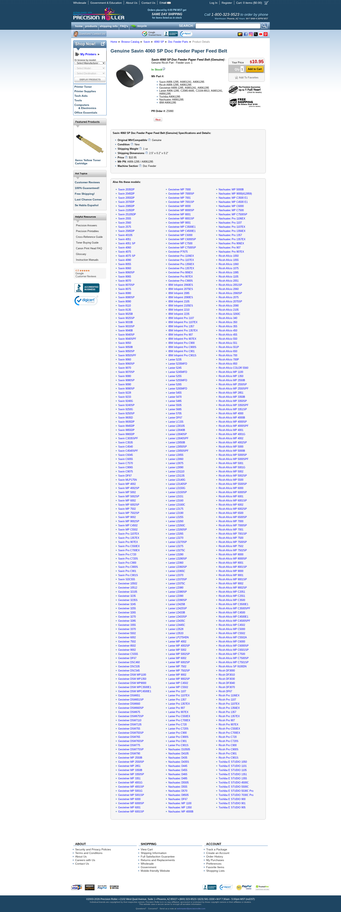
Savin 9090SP (126, 388)
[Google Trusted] (151, 33)
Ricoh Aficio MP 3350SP (233, 401)
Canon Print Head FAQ (89, 248)
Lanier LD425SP (177, 608)
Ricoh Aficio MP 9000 (231, 571)
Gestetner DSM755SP (131, 732)
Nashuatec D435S (178, 761)
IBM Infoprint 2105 (178, 301)
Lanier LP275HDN (178, 637)
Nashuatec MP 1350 (180, 807)
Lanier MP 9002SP (179, 678)
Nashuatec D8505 (178, 795)
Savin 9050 (124, 342)
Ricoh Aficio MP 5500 (231, 479)
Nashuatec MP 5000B (231, 189)
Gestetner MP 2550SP (131, 761)
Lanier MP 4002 (177, 641)
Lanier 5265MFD (177, 388)
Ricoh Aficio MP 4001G (232, 434)
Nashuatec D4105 (178, 753)
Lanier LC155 (175, 421)
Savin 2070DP (126, 201)
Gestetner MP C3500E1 (182, 226)
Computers (85, 106)
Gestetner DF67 (127, 658)
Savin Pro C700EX (129, 550)
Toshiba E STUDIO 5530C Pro (236, 790)
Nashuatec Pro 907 (230, 247)
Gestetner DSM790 (129, 753)
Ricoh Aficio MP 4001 (231, 430)
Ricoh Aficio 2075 (229, 297)
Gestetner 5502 (127, 633)
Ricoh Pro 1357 (227, 712)
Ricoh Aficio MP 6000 (231, 488)
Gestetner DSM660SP (131, 707)
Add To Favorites (249, 77)
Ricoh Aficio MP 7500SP (233, 542)
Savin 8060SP (126, 272)
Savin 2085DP (126, 206)
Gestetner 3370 (127, 629)
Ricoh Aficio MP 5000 (231, 446)
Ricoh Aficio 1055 (229, 260)
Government (148, 867)
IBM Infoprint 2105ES (180, 305)
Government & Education (106, 2)
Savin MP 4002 (127, 483)
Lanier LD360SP (177, 566)
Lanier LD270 (175, 537)
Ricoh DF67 (225, 691)
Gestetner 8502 (127, 645)
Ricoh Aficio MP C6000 (232, 641)
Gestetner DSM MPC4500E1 (134, 691)
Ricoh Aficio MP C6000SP (234, 645)
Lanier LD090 (175, 467)
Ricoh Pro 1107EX (229, 703)
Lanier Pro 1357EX (179, 703)
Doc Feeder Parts (178, 41)
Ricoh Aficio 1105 (228, 276)
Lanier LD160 (175, 500)
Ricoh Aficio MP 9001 (231, 575)
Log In (213, 2)
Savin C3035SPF (128, 438)
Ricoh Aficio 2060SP (230, 293)
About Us (131, 2)
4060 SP (159, 41)
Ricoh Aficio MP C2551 (232, 595)
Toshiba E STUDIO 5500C (234, 786)
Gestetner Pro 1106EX (181, 255)
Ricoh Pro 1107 (227, 699)
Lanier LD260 (175, 521)
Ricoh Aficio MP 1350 (231, 376)
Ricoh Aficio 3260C (229, 313)
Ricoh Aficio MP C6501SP (234, 649)
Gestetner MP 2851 (129, 765)
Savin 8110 (124, 305)
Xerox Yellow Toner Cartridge (88, 162)
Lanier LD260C (176, 525)
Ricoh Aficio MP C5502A (233, 637)
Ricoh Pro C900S (228, 749)
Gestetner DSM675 (129, 712)
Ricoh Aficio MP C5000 (232, 629)
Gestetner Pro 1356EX (181, 264)
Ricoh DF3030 (227, 678)
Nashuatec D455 (177, 770)
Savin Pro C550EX (129, 546)
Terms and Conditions (88, 853)
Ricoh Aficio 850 (228, 363)
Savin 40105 (125, 235)
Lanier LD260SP (177, 529)
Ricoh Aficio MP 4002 (231, 438)
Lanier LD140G (176, 479)
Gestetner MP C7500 (180, 243)
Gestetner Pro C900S (180, 280)
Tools (78, 100)
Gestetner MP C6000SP (182, 239)
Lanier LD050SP (177, 446)
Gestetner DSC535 (129, 666)
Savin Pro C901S (128, 575)
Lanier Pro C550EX (179, 716)
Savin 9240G (125, 401)
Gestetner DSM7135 (129, 724)
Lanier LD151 (175, 496)
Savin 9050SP (126, 351)
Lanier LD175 (175, 508)
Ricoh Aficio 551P (229, 347)
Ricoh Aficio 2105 (229, 309)
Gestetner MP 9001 (179, 222)
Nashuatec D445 (177, 765)
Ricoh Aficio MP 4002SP (233, 442)
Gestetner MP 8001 (179, 214)
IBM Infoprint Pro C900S (182, 347)
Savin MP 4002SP (128, 488)
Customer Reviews (87, 182)
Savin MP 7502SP (128, 512)
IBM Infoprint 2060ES (180, 284)
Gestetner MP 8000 (179, 206)
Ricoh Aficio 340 (228, 318)
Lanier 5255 (175, 376)
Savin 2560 (124, 222)
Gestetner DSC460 (129, 662)
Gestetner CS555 (128, 654)
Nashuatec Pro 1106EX (232, 218)
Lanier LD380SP (177, 591)
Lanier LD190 (175, 512)
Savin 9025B (125, 313)
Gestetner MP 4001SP (131, 786)
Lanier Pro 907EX (178, 712)
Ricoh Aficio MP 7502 (231, 546)
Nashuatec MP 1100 (179, 803)
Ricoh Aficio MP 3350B (232, 396)
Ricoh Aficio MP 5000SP (233, 454)
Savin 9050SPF (127, 355)
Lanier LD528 (175, 629)
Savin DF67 (125, 475)
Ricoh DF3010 (227, 674)
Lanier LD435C (176, 620)
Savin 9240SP (126, 405)
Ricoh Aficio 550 (228, 338)
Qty (237, 69)
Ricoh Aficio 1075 (229, 268)
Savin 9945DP (126, 425)
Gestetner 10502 (127, 583)
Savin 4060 (124, 247)
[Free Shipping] (244, 106)
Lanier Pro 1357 (177, 699)
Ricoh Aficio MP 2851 (231, 392)
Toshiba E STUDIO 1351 (233, 774)
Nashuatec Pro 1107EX (232, 226)
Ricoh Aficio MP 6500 (231, 512)
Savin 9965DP (126, 434)
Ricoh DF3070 (227, 687)
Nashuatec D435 (177, 757)
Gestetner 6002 (127, 637)
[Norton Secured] (189, 33)
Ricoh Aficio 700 (228, 355)
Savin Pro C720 (127, 554)
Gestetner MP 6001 (129, 807)
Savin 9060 (124, 359)
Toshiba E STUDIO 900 (232, 799)
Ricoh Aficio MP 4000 (231, 413)
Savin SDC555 (126, 579)
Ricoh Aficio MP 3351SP (233, 409)
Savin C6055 (125, 459)
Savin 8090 (124, 301)
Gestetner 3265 (127, 612)
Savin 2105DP (126, 210)
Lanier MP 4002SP (179, 645)
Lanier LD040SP (177, 434)
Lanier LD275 (175, 546)
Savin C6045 (125, 454)
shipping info (109, 25)
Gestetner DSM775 (129, 745)
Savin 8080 (124, 293)
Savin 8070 (124, 280)
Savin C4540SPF (128, 450)
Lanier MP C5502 (178, 687)
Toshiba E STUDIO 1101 (233, 765)
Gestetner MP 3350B (130, 770)
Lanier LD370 (175, 575)
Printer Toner (83, 86)
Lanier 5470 (175, 396)
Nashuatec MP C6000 (231, 206)
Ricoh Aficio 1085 (229, 272)
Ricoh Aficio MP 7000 (231, 521)
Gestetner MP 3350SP (131, 774)
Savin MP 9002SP (128, 521)
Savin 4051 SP (126, 243)
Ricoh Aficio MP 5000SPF (233, 459)
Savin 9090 (124, 384)
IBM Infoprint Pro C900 (181, 342)
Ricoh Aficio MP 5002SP (233, 475)
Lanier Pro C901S (178, 745)
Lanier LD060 (175, 459)
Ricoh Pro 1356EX (229, 707)
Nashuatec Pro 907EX (231, 251)
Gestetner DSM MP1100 (132, 674)
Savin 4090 (124, 260)
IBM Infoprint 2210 (178, 309)
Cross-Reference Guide (89, 236)
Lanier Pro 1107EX (179, 695)
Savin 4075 (124, 251)
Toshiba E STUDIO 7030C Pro (236, 795)
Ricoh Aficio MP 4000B (232, 417)
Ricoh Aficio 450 (228, 330)
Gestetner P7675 (178, 251)
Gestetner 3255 (127, 608)
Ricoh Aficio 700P (229, 359)
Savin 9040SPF (127, 338)
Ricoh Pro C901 (228, 753)
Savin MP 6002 (127, 500)
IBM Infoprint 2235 (178, 313)
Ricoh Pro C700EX (229, 732)
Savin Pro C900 (127, 562)
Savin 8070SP (126, 284)
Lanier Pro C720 (177, 724)
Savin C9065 (125, 467)
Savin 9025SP (126, 318)
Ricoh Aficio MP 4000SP (233, 421)
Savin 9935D (125, 417)
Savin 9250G (125, 409)
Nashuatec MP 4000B (180, 811)
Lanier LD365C (176, 571)
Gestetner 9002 (127, 649)
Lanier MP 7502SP (179, 670)
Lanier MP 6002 (177, 658)
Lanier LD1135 (176, 475)
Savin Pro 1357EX (128, 537)
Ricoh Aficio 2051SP (230, 284)
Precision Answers (86, 225)
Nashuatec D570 (177, 790)
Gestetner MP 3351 (129, 778)
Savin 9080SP (126, 380)
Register (227, 2)
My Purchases (215, 860)
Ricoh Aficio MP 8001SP (233, 566)
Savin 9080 (124, 376)
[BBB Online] (171, 33)
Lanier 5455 (175, 392)
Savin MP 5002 (127, 492)
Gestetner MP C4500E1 (182, 230)
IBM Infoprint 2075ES (180, 289)
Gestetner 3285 (127, 620)
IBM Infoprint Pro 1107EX (183, 322)
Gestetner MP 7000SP (181, 193)
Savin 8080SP (126, 297)
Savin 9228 (124, 392)
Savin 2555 (124, 218)
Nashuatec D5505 (178, 782)
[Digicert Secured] (86, 300)
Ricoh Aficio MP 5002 (231, 471)
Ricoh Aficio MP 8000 (231, 554)
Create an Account (217, 853)
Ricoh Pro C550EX (229, 728)
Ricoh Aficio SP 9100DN (232, 666)
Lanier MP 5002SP (179, 654)
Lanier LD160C (176, 504)
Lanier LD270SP (177, 542)
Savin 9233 (124, 396)
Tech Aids (81, 95)
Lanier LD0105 (176, 425)
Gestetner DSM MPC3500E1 (134, 687)
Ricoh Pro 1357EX (229, 716)
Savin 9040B (125, 330)
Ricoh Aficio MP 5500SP (233, 483)
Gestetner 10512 (127, 587)
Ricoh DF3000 (227, 670)
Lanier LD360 (175, 562)
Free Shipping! (85, 193)
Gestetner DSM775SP (131, 749)
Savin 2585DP (126, 230)
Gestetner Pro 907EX (180, 276)
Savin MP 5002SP (128, 496)
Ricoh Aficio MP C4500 (232, 612)
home (79, 25)
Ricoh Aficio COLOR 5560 (233, 367)
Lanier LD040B (176, 430)
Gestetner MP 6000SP (131, 803)
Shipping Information (154, 853)
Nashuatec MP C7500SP (233, 214)
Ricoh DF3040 (227, 683)
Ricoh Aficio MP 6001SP (233, 500)
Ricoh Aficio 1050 (229, 255)
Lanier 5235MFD (177, 363)
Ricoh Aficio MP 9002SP (233, 587)
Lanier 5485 (175, 401)
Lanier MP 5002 (177, 649)
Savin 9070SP (126, 371)
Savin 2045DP (126, 193)
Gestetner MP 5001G (130, 790)
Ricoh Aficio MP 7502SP (233, 550)
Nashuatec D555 (177, 786)
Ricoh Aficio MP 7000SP (233, 525)
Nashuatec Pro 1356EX (232, 230)
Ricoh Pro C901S (228, 757)
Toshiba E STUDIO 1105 (233, 770)
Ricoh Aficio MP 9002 (231, 583)
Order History (214, 856)
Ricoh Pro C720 (228, 736)
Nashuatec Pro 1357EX (232, 239)
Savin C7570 (125, 463)
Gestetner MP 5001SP (131, 795)
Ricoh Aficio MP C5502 (232, 633)
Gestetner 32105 (127, 591)
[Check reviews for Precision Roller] (90, 273)
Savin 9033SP (126, 326)
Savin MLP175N (127, 479)
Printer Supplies (85, 91)
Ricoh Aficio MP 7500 (231, 537)
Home (114, 41)
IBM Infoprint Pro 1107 (181, 318)
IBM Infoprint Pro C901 (181, 351)
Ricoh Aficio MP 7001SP (233, 533)
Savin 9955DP (126, 430)
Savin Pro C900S (128, 566)
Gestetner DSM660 (129, 703)
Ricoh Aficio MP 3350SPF (233, 405)
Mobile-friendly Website (155, 870)
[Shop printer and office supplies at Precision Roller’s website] (119, 14)
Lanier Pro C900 (177, 732)
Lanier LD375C (176, 583)
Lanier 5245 (175, 367)
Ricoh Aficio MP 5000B (232, 450)
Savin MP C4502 (128, 525)
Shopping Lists (215, 870)
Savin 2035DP (126, 189)
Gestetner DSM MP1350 (132, 678)
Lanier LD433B (176, 612)
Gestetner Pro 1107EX (181, 260)
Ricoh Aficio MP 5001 (231, 463)
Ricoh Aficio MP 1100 (231, 371)
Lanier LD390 (175, 595)
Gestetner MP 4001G (130, 782)
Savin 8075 (124, 289)
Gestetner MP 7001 (179, 197)
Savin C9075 (125, 471)
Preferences (213, 863)
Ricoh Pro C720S (228, 741)
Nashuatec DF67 (177, 799)
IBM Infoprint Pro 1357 (181, 326)
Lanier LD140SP (177, 483)
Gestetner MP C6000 (180, 235)
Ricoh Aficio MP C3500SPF (234, 608)
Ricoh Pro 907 (227, 720)
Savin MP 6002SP (128, 504)
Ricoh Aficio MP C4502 (232, 624)
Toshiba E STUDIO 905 (232, 807)
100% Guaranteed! (87, 188)
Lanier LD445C (176, 624)
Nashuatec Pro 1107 (230, 222)
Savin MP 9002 (127, 517)
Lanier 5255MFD (177, 380)
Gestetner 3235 (127, 595)
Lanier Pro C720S (178, 728)
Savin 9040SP (126, 334)
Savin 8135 (124, 309)
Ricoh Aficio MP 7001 (231, 529)
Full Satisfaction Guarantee (158, 856)
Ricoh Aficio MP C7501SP (234, 662)
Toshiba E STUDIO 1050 (233, 761)
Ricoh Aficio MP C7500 (232, 654)
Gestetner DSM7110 (129, 720)
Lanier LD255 (175, 517)
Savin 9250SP (126, 413)
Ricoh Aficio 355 (228, 326)
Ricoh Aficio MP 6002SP (233, 508)
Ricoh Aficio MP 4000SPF (233, 425)
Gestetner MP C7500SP (182, 247)
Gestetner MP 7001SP (181, 201)
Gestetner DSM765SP (131, 741)
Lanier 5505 (175, 405)
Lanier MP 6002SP (179, 662)
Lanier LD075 (175, 463)
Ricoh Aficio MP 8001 (231, 562)
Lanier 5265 (175, 384)
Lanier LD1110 (176, 471)
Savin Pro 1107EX (128, 533)
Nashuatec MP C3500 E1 (233, 197)
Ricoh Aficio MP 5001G (232, 467)
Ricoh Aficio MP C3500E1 (233, 604)
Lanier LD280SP (177, 558)
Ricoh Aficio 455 (228, 334)
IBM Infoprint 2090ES (180, 297)
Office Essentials (85, 112)
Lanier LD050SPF (178, 450)
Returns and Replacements (158, 860)
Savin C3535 (125, 442)
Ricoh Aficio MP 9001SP (233, 579)
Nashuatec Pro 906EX (231, 243)
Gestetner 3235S (128, 600)
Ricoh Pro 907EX (228, 724)
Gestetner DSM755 (129, 728)
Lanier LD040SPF (178, 438)
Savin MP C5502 (128, 529)
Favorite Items (215, 867)
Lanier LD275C (176, 550)
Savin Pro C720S (128, 558)
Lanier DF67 (175, 417)
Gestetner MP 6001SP (131, 811)
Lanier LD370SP (177, 579)
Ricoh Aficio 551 (228, 342)
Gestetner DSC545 (129, 670)
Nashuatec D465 (177, 774)
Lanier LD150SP (177, 492)
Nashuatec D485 (177, 778)
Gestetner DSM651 (129, 695)
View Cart (147, 849)
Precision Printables (87, 231)
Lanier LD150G (176, 488)
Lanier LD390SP (177, 600)
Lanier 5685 (175, 409)
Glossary (81, 254)
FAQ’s (124, 25)
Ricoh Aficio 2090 (229, 305)
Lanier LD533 (175, 633)
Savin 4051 (124, 239)
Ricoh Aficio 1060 (229, 264)
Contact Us (148, 2)
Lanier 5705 (175, 413)
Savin (146, 41)
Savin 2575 (124, 226)
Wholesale (79, 2)
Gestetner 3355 (127, 624)
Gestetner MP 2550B (130, 757)
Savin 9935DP (126, 421)
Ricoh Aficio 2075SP (230, 301)
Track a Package (216, 849)
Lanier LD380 (175, 587)
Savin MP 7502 (127, 508)
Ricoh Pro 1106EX (229, 695)
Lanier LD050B (176, 442)
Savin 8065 (124, 276)
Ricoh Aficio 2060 (229, 289)
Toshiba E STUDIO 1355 (233, 778)
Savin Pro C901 (127, 571)
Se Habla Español (86, 205)
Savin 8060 (124, 268)
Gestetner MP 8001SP (181, 218)
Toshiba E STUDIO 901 (232, 803)
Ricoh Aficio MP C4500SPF (234, 620)
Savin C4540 (125, 446)
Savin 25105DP (127, 214)
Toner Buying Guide (87, 242)
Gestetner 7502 (127, 641)
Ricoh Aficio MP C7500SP (234, 658)
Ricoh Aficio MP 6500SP (233, 517)
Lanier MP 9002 (177, 674)
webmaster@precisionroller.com (191, 908)
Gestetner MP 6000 (129, 799)
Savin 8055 (124, 264)
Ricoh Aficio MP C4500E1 (233, 616)
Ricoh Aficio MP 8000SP (233, 558)
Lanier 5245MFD (177, 371)
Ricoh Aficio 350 (228, 322)
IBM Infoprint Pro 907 (180, 334)
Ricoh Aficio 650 (228, 351)
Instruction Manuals (87, 259)
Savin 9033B (125, 322)
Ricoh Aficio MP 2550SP (233, 384)
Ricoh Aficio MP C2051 (232, 591)
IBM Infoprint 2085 (178, 293)
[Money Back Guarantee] (245, 92)
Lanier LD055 (175, 454)
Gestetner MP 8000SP (181, 210)
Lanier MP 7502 (177, 666)
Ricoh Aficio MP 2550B (232, 380)
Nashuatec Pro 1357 (230, 235)
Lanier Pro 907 (176, 707)
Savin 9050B (125, 347)
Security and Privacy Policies (93, 849)
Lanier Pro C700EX (179, 720)
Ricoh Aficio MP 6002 (231, 504)
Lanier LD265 (175, 533)
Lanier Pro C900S (178, 736)
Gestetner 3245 (127, 604)
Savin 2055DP (126, 197)
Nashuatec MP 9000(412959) (235, 193)
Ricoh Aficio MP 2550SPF (233, 388)
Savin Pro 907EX (128, 542)
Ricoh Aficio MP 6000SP (233, 492)
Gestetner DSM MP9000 (132, 683)
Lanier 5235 (175, 359)
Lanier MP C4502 (178, 683)
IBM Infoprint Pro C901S (182, 355)
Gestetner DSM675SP (131, 716)
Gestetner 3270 (127, 616)
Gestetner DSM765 (129, 736)
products (91, 25)
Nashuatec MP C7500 (231, 210)
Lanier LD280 (175, 554)
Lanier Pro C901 (177, 741)
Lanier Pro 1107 (177, 691)
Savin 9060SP (126, 363)
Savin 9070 (124, 367)
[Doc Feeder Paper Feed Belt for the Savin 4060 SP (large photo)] (129, 93)
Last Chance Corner (88, 199)
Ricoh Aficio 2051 (229, 280)
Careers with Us (85, 860)
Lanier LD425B (176, 604)
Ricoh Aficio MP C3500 (232, 600)
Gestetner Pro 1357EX (181, 268)
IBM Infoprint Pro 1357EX (183, 330)
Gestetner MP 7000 (179, 189)
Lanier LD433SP (177, 616)
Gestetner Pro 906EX (180, 272)
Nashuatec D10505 (179, 749)
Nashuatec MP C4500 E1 (233, 201)
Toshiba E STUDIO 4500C (234, 782)
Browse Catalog (130, 41)
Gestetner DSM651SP (131, 699)
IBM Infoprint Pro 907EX (182, 338)
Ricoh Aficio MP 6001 (231, 496)
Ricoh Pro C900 (228, 745)
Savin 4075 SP (126, 255)
